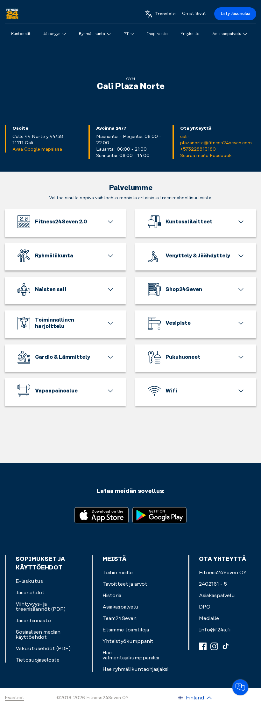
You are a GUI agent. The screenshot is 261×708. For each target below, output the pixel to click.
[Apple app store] (101, 514)
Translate (165, 14)
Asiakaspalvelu (217, 595)
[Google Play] (159, 514)
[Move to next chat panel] (240, 687)
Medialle (209, 618)
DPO (204, 606)
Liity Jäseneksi (235, 13)
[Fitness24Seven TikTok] (225, 646)
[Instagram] (214, 646)
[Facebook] (203, 646)
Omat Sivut (194, 13)
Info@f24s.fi (214, 629)
